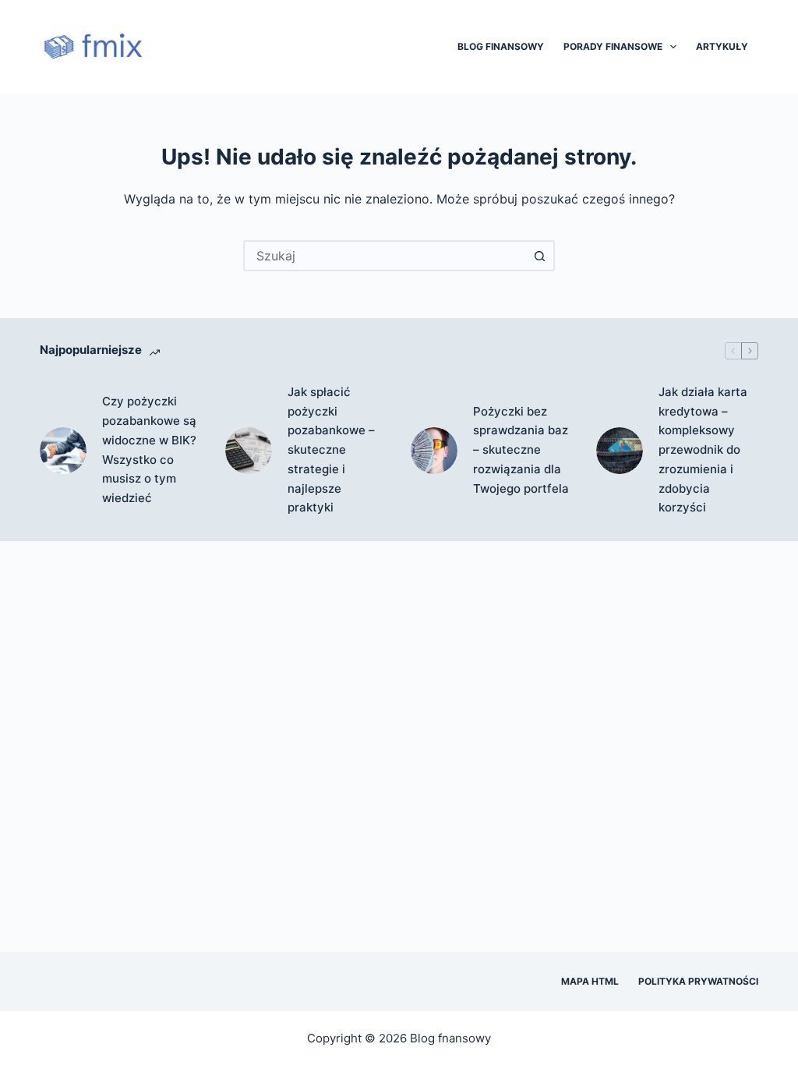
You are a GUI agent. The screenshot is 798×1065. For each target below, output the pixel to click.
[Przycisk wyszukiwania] (539, 256)
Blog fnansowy (450, 1038)
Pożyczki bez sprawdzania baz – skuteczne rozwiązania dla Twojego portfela (521, 450)
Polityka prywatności (698, 981)
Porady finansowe (612, 46)
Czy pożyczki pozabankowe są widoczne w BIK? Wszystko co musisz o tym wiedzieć (149, 449)
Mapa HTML (590, 981)
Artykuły (722, 46)
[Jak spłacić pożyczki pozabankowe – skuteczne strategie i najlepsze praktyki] (248, 450)
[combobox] (385, 255)
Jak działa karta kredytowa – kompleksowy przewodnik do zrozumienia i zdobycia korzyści (703, 449)
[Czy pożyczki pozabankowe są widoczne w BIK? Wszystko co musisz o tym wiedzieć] (63, 450)
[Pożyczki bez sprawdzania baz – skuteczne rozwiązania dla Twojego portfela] (434, 450)
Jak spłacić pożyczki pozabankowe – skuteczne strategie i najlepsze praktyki (331, 449)
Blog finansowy (500, 46)
